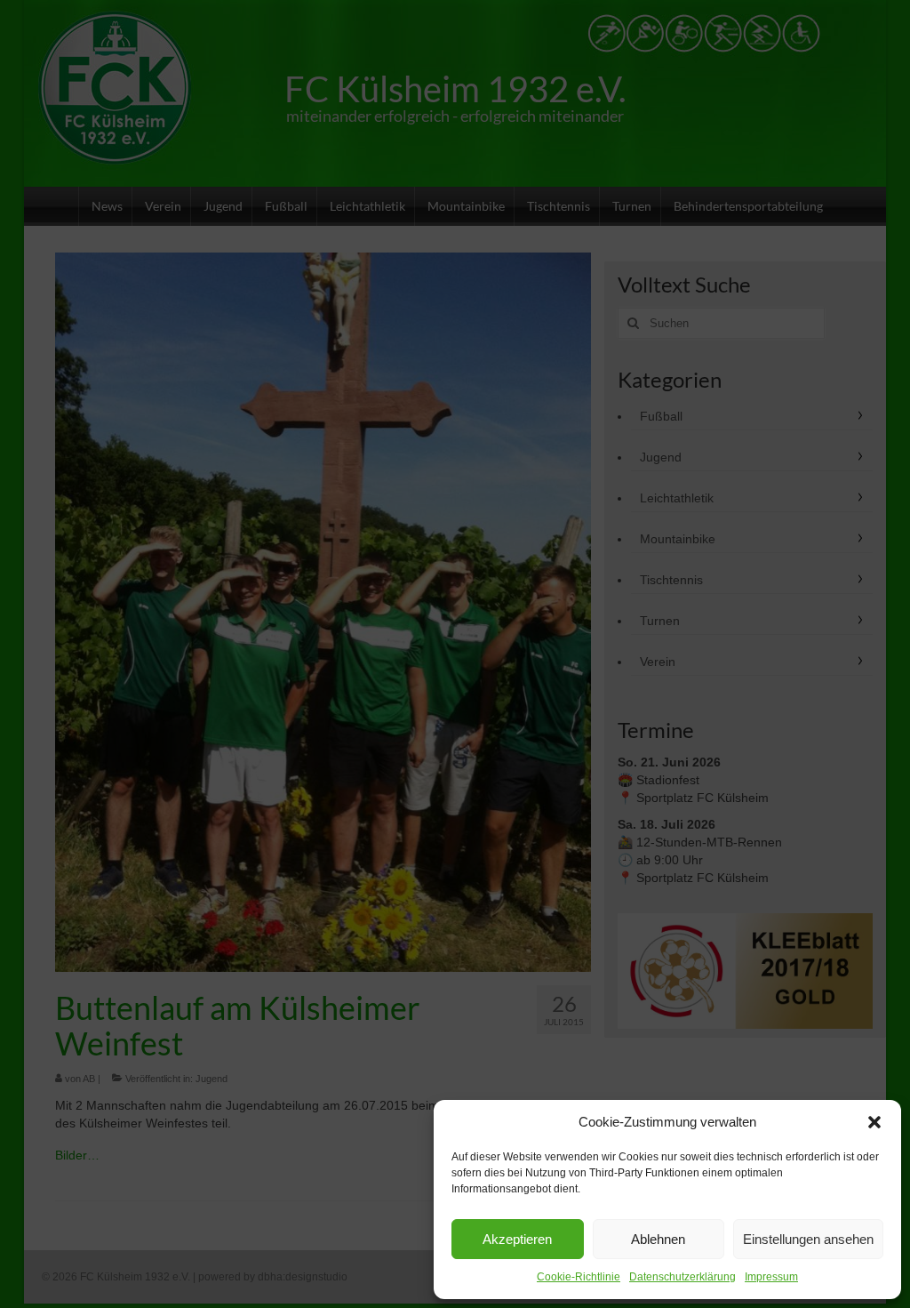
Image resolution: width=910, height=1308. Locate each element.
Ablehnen (658, 1239)
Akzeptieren (517, 1239)
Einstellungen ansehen (808, 1239)
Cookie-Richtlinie (578, 1277)
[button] (874, 1122)
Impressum (771, 1277)
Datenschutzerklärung (682, 1277)
